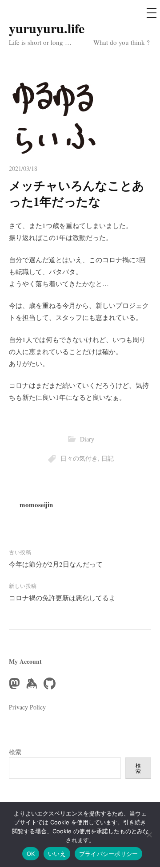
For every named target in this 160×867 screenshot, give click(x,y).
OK (31, 853)
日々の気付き (79, 458)
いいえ (57, 853)
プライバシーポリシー (108, 853)
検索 (15, 752)
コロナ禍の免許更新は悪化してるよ (62, 597)
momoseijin (36, 504)
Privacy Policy (27, 707)
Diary (87, 439)
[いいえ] (148, 834)
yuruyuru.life (46, 28)
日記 (107, 458)
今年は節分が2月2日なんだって (56, 564)
